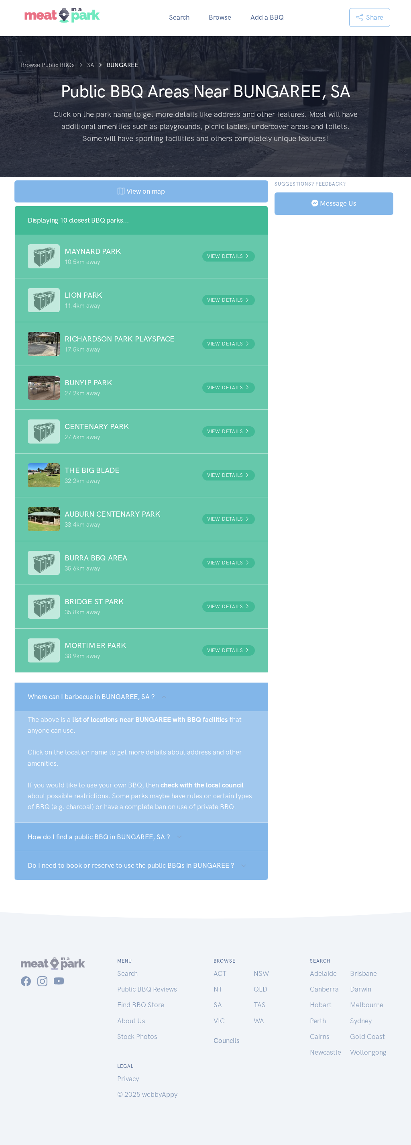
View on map (144, 191)
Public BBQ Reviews (147, 989)
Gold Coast (367, 1037)
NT (218, 989)
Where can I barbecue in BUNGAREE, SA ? (91, 697)
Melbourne (366, 1005)
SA (218, 1005)
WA (259, 1021)
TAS (260, 1005)
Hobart (321, 1005)
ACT (220, 973)
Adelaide (323, 973)
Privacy (128, 1079)
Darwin (360, 989)
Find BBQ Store (140, 1005)
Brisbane (363, 973)
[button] (141, 256)
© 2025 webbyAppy (147, 1094)
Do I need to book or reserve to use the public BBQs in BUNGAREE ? (131, 865)
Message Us (337, 203)
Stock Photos (137, 1037)
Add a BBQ (267, 17)
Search (179, 17)
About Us (131, 1021)
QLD (260, 989)
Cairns (320, 1037)
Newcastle (325, 1052)
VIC (219, 1021)
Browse (220, 17)
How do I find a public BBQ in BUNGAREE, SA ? (99, 837)
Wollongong (368, 1052)
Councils (227, 1041)
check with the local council (202, 785)
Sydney (361, 1021)
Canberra (324, 989)
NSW (261, 973)
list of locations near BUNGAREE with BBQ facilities (150, 720)
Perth (318, 1021)
